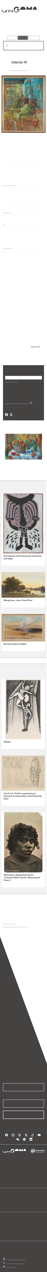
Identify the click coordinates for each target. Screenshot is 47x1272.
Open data (7, 1192)
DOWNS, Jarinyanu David (15, 555)
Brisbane (7, 244)
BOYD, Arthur (9, 640)
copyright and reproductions (15, 919)
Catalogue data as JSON (16, 396)
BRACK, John (9, 738)
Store (5, 1198)
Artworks (9, 28)
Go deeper (37, 28)
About (27, 1195)
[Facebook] (6, 408)
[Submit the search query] (5, 45)
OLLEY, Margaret (18, 69)
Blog (27, 1192)
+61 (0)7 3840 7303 (15, 1256)
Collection (19, 18)
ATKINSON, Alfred (12, 877)
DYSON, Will (9, 795)
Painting (7, 208)
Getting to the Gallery (16, 1252)
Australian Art (9, 184)
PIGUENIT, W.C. (10, 597)
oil (4, 220)
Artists (23, 28)
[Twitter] (11, 408)
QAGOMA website (11, 1195)
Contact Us (11, 1260)
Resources (34, 37)
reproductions (9, 916)
